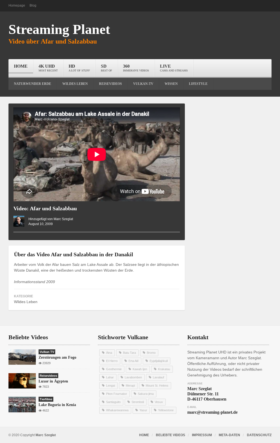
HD (79, 68)
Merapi (130, 385)
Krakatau (164, 369)
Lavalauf (158, 377)
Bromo (151, 352)
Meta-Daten (229, 435)
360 (136, 68)
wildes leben (75, 84)
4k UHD (48, 68)
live (174, 68)
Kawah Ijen (140, 369)
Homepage (16, 5)
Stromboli (138, 402)
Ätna (109, 352)
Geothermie (114, 369)
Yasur (143, 410)
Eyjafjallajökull (159, 361)
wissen (171, 84)
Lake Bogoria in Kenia (57, 405)
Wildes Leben (25, 302)
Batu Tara (129, 352)
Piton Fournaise (116, 393)
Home (21, 66)
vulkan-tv (143, 84)
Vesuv (159, 402)
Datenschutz (259, 435)
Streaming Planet (59, 29)
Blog (33, 5)
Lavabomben (133, 377)
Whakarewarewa (117, 410)
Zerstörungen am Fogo (57, 357)
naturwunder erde (32, 84)
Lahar (110, 377)
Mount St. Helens (157, 385)
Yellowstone (166, 410)
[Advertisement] (232, 137)
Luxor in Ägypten (53, 381)
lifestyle (198, 84)
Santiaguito (113, 402)
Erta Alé (134, 361)
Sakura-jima (146, 393)
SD (106, 68)
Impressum (202, 435)
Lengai (110, 385)
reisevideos (110, 84)
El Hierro (112, 361)
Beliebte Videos (170, 435)
